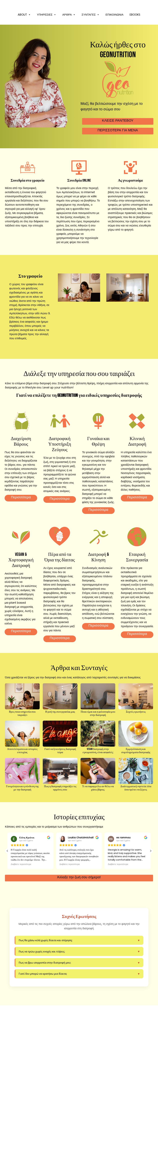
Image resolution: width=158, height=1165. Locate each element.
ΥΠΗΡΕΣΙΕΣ (44, 14)
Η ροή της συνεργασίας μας (60, 711)
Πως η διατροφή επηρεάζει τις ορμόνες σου (60, 788)
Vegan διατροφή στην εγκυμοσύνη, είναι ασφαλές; (98, 750)
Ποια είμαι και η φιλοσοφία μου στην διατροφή (98, 713)
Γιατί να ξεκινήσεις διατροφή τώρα (60, 750)
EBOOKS (135, 14)
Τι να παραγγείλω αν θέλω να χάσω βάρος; (98, 788)
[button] (150, 851)
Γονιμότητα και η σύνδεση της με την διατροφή (22, 788)
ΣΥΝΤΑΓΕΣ (89, 14)
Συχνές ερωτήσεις (136, 711)
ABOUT (22, 14)
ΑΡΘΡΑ (67, 14)
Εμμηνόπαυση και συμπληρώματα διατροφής (135, 750)
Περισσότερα (21, 497)
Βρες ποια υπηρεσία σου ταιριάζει (22, 713)
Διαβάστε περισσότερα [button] (21, 864)
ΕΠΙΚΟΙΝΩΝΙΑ (114, 14)
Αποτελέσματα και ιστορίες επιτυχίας (22, 750)
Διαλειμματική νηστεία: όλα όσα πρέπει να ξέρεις (135, 788)
